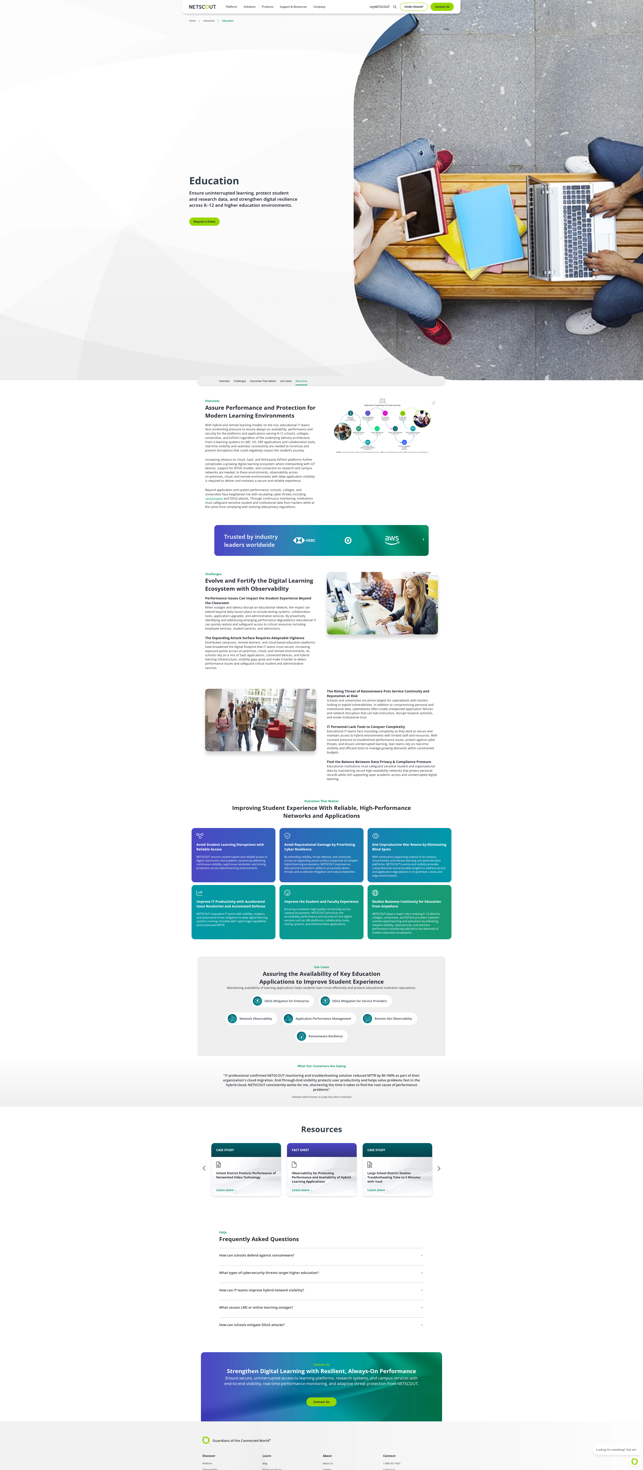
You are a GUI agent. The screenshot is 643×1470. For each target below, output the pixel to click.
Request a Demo (204, 221)
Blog (265, 1463)
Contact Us (442, 7)
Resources (301, 381)
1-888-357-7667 (391, 1463)
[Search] (395, 7)
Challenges (240, 381)
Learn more (225, 1189)
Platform (231, 7)
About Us (328, 1463)
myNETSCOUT (380, 7)
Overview (224, 381)
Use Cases (286, 381)
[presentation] (249, 7)
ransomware (214, 498)
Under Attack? (413, 7)
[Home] (202, 7)
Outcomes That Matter (263, 381)
